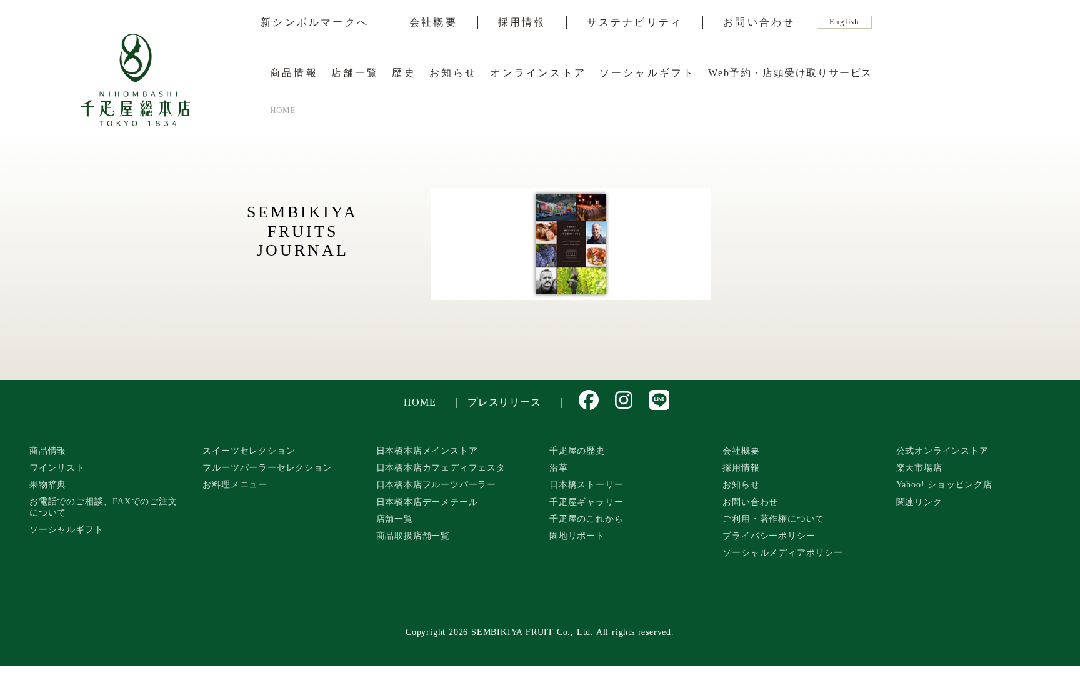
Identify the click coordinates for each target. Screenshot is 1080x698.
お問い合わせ (759, 22)
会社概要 (433, 22)
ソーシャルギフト (647, 72)
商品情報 (294, 72)
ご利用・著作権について (773, 519)
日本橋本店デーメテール (427, 502)
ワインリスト (57, 467)
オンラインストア (538, 72)
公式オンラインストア (942, 451)
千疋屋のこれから (586, 519)
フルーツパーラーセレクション (267, 467)
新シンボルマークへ (315, 22)
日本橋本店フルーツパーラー (436, 484)
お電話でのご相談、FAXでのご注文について (103, 507)
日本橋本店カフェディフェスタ (441, 467)
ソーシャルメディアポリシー (782, 552)
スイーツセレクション (248, 451)
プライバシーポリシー (768, 536)
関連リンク (919, 502)
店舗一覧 (355, 72)
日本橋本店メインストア (427, 451)
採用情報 (522, 22)
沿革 (558, 467)
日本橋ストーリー (586, 484)
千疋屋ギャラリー (586, 502)
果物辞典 (47, 484)
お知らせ (453, 72)
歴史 (404, 72)
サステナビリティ (635, 22)
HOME (420, 402)
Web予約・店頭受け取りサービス (790, 72)
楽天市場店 (919, 467)
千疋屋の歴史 (577, 451)
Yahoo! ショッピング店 (944, 484)
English (844, 21)
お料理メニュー (235, 484)
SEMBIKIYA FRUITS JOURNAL (302, 231)
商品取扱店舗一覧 (413, 536)
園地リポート (577, 536)
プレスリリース (504, 402)
